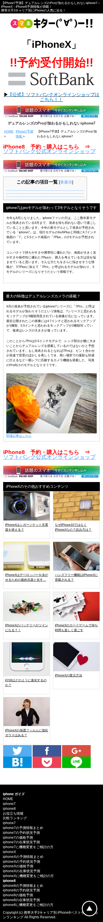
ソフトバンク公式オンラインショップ (49, 151)
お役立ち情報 (13, 814)
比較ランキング (15, 818)
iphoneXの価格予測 (18, 866)
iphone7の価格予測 (18, 838)
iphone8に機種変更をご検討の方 (28, 905)
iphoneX (9, 852)
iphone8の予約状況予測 (21, 890)
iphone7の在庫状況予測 (21, 842)
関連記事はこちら (18, 435)
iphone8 (9, 809)
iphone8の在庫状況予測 (21, 900)
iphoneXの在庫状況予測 (21, 871)
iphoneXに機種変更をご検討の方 (28, 876)
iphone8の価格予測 (18, 895)
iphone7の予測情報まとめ (23, 828)
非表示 (66, 182)
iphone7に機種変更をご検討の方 (28, 847)
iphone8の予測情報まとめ (23, 886)
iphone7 (9, 804)
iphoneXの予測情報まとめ (23, 857)
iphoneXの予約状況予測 (21, 862)
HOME (8, 131)
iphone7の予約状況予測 (21, 833)
